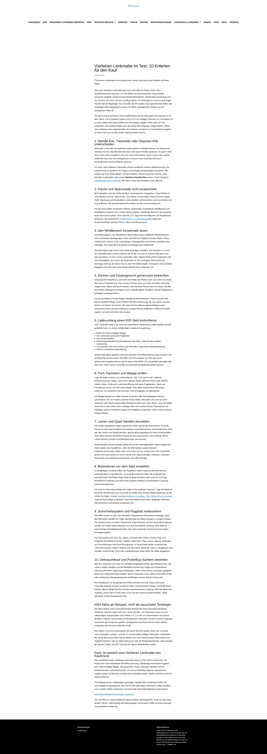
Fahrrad (133, 22)
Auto (45, 22)
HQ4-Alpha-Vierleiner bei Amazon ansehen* (114, 694)
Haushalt (144, 22)
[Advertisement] (133, 42)
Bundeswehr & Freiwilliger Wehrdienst (67, 22)
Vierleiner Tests (99, 75)
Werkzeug (234, 22)
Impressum (82, 730)
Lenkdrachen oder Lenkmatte (107, 181)
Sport (216, 22)
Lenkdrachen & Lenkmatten (186, 22)
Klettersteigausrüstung (161, 22)
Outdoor (207, 22)
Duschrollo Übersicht (103, 22)
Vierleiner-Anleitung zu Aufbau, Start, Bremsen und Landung (145, 496)
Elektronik (122, 22)
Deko (89, 22)
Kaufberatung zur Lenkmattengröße (136, 219)
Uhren (224, 22)
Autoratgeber (34, 22)
